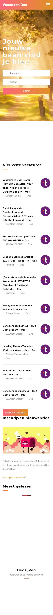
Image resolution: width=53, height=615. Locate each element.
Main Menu (48, 5)
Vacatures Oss (15, 5)
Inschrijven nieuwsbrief (14, 477)
